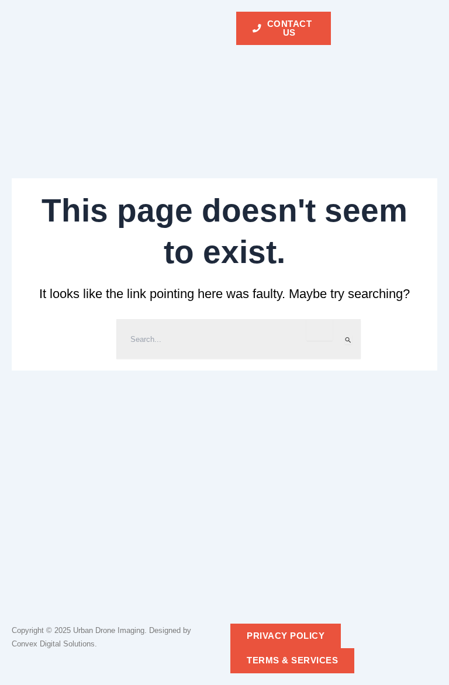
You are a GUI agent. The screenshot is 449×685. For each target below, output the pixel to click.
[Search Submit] (348, 339)
